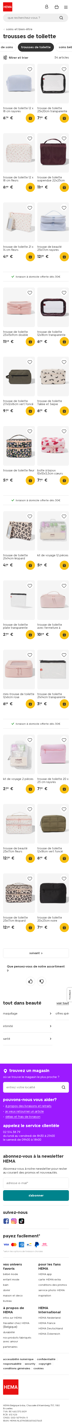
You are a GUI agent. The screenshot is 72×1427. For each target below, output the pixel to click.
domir (6, 1290)
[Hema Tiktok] (21, 1221)
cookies (38, 1368)
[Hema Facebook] (6, 1221)
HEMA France (46, 1323)
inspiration (44, 1295)
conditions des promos (52, 1284)
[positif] (30, 981)
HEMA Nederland (49, 1317)
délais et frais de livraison (22, 1116)
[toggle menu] (65, 7)
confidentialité (46, 1359)
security (30, 1363)
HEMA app (45, 1274)
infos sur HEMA (12, 1317)
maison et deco (13, 1295)
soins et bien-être (19, 29)
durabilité (9, 1332)
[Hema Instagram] (14, 1221)
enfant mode (11, 1279)
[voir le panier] (56, 6)
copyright (45, 1363)
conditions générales (16, 1368)
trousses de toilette (36, 47)
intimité (8, 1026)
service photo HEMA (51, 1290)
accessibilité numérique (18, 1359)
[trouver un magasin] (63, 1087)
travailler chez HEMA (16, 1323)
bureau (7, 1301)
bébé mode (10, 1274)
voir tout (62, 1003)
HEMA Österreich (49, 1333)
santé (6, 1038)
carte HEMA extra (49, 1279)
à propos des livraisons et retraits (28, 1106)
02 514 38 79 (11, 1132)
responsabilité (12, 1363)
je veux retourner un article (24, 1111)
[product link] (19, 83)
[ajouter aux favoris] (30, 69)
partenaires (10, 1346)
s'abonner (36, 1195)
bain (5, 1284)
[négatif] (41, 981)
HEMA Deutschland (50, 1328)
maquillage (10, 1013)
